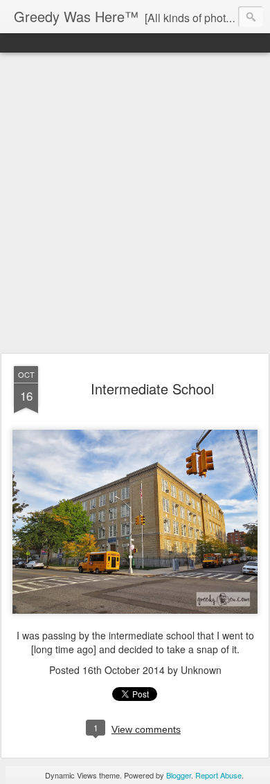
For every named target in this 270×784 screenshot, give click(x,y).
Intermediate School (152, 389)
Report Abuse (218, 775)
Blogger (178, 775)
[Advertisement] (135, 203)
